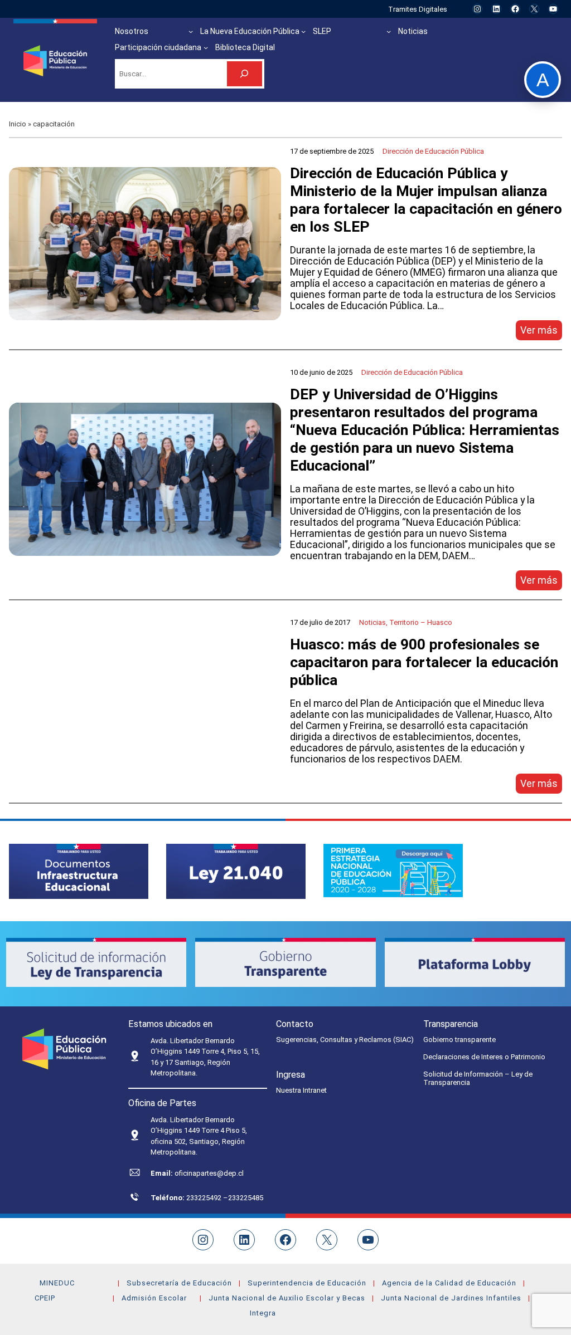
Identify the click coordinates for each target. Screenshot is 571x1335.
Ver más (541, 332)
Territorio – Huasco (420, 622)
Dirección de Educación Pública (433, 151)
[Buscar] (244, 73)
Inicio (17, 124)
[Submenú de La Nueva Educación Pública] (303, 31)
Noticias (372, 622)
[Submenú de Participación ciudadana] (206, 47)
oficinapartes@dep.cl (209, 1173)
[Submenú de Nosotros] (190, 31)
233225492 (204, 1198)
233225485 (245, 1198)
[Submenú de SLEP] (388, 31)
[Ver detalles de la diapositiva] (78, 871)
